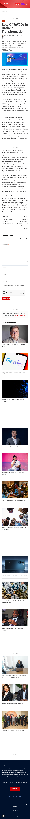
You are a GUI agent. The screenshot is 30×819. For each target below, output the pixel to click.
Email (4, 274)
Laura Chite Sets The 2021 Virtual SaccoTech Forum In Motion (7, 221)
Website (4, 281)
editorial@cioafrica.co (20, 315)
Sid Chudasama (10, 35)
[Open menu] (26, 4)
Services (12, 782)
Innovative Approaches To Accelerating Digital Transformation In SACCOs (22, 222)
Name (4, 267)
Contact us (24, 782)
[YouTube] (20, 796)
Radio (22, 4)
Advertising (6, 782)
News (3, 21)
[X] (16, 796)
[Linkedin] (9, 796)
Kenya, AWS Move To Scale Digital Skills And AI (13, 730)
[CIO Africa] (5, 4)
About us (18, 782)
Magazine (17, 4)
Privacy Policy (15, 810)
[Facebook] (13, 796)
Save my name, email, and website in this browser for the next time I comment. (14, 286)
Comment (5, 244)
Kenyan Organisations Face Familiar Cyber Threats (14, 447)
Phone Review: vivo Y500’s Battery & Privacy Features (14, 575)
